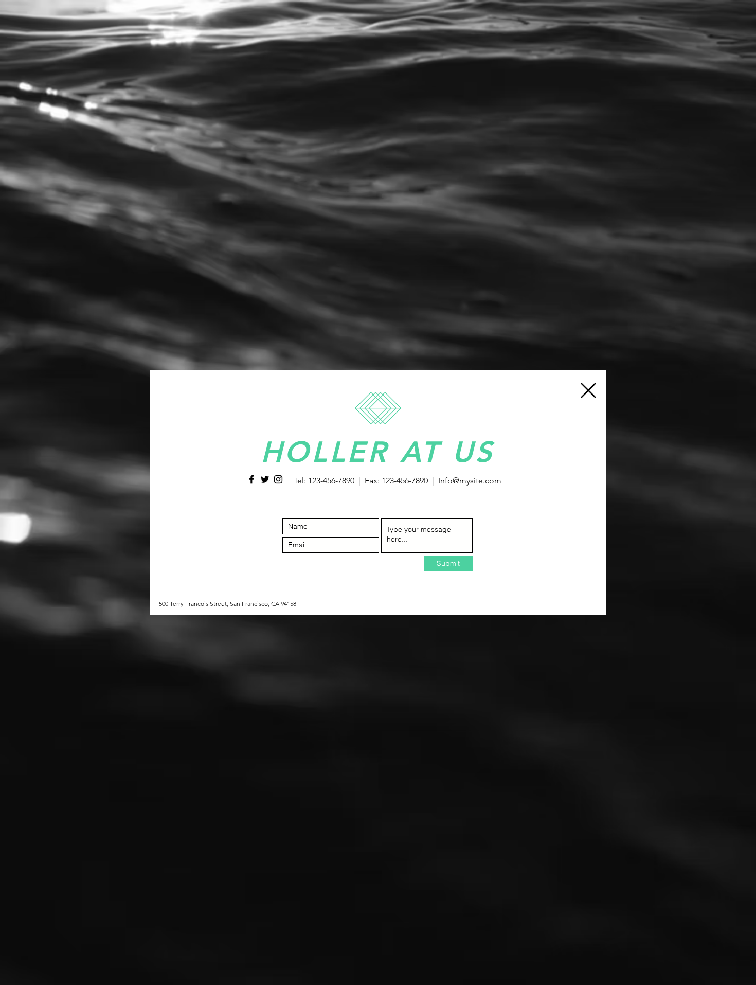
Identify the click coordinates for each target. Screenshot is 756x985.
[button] (588, 390)
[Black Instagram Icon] (278, 479)
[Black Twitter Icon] (265, 479)
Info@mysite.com (469, 481)
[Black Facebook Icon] (251, 479)
